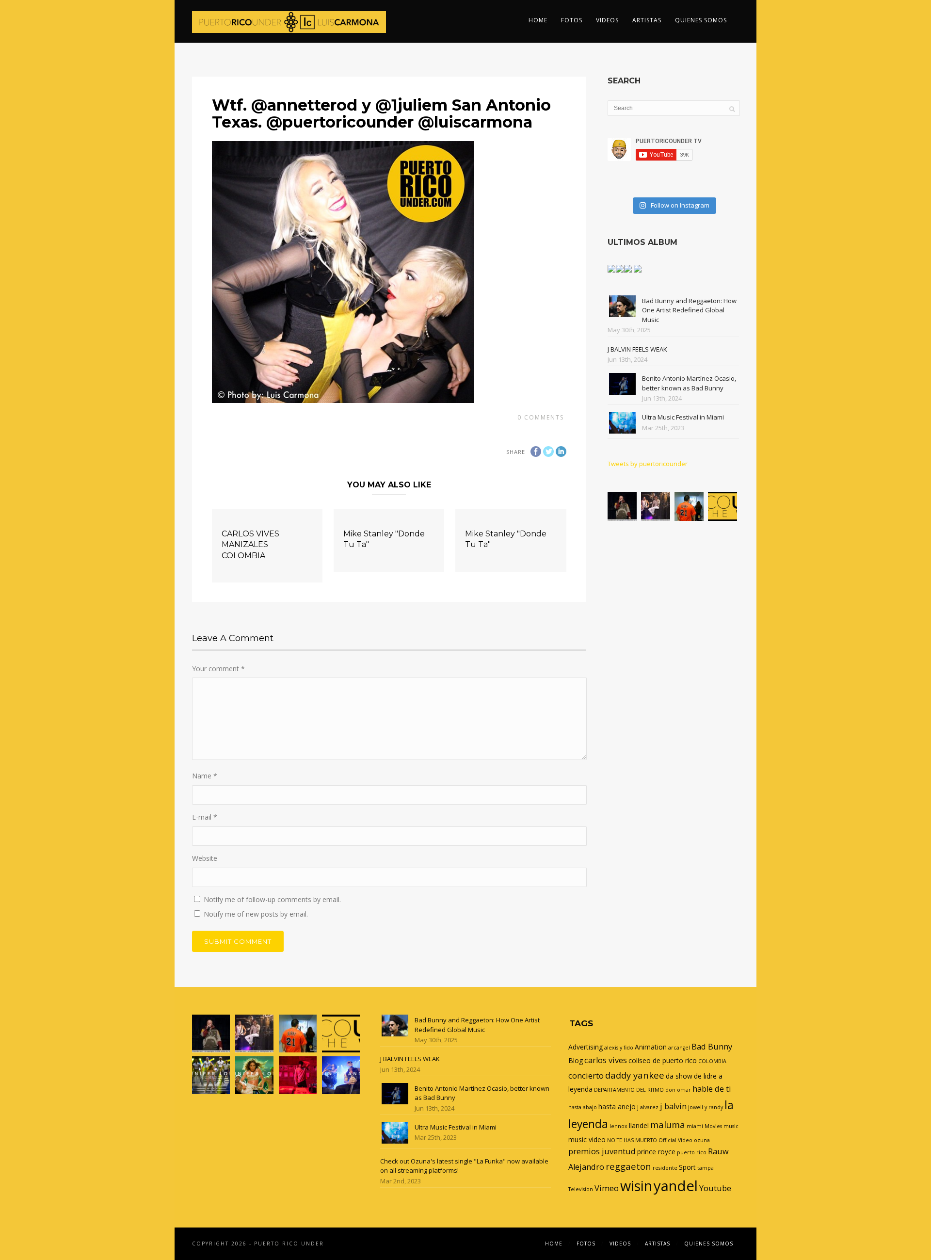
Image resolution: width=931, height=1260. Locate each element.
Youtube (715, 1188)
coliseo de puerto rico (662, 1060)
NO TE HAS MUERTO (632, 1140)
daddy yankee (634, 1075)
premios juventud (602, 1151)
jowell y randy (705, 1107)
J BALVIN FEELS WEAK (637, 349)
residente (665, 1167)
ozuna (702, 1140)
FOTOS (571, 20)
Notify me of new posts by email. (256, 914)
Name (204, 775)
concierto (586, 1075)
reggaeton (628, 1166)
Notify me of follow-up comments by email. (272, 899)
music (730, 1126)
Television (580, 1189)
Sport (687, 1167)
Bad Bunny (711, 1046)
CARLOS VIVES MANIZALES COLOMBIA (250, 544)
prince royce (656, 1151)
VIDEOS (607, 20)
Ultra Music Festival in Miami (683, 417)
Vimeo (606, 1188)
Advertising (585, 1046)
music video (587, 1139)
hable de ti (711, 1088)
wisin (636, 1185)
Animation (651, 1046)
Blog (575, 1060)
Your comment (218, 668)
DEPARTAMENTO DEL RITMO (629, 1089)
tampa (705, 1167)
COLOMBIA (712, 1061)
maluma (667, 1124)
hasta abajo (582, 1107)
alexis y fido (618, 1047)
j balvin (673, 1106)
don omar (678, 1089)
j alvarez (647, 1107)
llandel (639, 1125)
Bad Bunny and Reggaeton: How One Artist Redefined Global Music (689, 310)
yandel (676, 1185)
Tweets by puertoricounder (648, 463)
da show (679, 1076)
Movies (713, 1126)
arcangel (679, 1047)
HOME (538, 20)
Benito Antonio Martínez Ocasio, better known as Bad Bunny (689, 383)
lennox (618, 1126)
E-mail (204, 817)
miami (695, 1126)
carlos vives (605, 1060)
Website (204, 858)
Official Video (675, 1140)
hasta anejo (617, 1106)
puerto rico (691, 1152)
